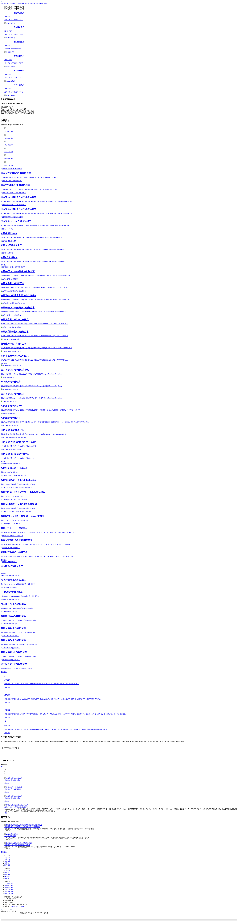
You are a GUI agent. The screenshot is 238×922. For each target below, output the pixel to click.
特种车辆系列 (8, 893)
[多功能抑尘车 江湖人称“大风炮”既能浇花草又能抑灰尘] (23, 825)
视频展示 (7, 878)
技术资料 (7, 874)
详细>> (6, 784)
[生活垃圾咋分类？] (11, 834)
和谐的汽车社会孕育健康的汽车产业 (16, 807)
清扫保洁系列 (8, 887)
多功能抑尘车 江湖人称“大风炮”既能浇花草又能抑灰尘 (22, 827)
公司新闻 (7, 870)
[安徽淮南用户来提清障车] (13, 787)
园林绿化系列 (8, 885)
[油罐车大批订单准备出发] (13, 778)
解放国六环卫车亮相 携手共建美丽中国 (17, 845)
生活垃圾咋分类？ (10, 836)
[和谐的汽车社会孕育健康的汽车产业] (17, 805)
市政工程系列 (8, 889)
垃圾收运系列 (8, 883)
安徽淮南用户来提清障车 (12, 789)
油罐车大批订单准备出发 (12, 780)
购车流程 (7, 863)
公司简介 (7, 857)
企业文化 (7, 859)
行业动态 (7, 872)
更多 (2, 766)
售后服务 (7, 861)
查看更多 (4, 265)
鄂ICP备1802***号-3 (17, 906)
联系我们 (7, 865)
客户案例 (7, 876)
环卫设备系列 (8, 891)
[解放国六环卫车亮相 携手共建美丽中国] (18, 843)
